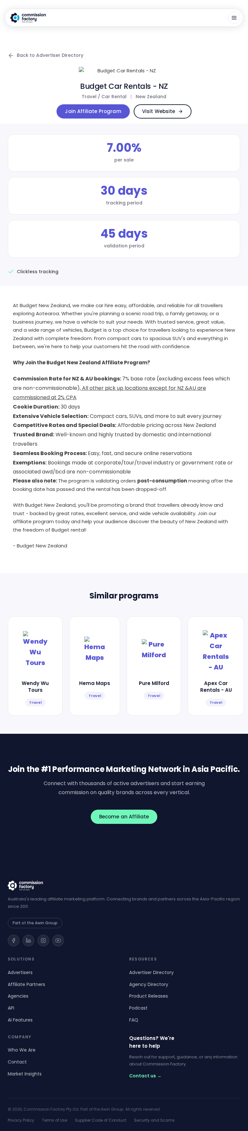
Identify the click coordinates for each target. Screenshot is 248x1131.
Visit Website (158, 111)
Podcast (138, 1008)
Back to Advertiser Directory (50, 55)
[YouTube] (58, 940)
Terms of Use (54, 1120)
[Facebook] (13, 940)
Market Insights (25, 1074)
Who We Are (22, 1050)
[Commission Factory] (124, 885)
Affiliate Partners (26, 984)
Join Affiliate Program (93, 111)
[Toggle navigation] (234, 18)
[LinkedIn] (28, 940)
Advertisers (20, 972)
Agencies (18, 996)
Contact (17, 1062)
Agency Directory (148, 984)
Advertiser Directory (151, 972)
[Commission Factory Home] (28, 18)
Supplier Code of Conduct (100, 1120)
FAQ (133, 1020)
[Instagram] (43, 940)
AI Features (20, 1020)
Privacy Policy (21, 1120)
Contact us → (145, 1076)
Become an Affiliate (124, 816)
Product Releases (148, 996)
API (11, 1008)
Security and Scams (154, 1120)
